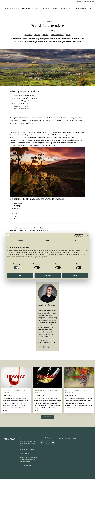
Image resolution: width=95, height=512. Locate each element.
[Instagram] (44, 347)
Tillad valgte (47, 275)
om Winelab (65, 8)
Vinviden (45, 8)
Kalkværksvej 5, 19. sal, (27, 449)
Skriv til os (91, 1)
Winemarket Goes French (30, 8)
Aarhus (68, 34)
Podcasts (55, 8)
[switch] (37, 267)
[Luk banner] (87, 235)
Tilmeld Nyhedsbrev (79, 8)
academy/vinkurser (11, 8)
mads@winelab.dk (48, 342)
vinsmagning (28, 34)
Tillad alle (75, 275)
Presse (22, 459)
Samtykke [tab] (20, 240)
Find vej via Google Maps (67, 438)
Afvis (20, 275)
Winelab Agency (30, 459)
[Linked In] (53, 442)
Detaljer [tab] (47, 240)
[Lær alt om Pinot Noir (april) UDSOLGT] (79, 377)
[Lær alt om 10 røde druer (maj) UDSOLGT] (16, 377)
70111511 (43, 340)
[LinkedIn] (48, 347)
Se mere (47, 417)
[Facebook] (39, 347)
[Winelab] (1, 8)
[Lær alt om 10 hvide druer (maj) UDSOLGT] (47, 377)
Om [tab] (75, 240)
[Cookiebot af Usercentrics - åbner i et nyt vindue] (75, 235)
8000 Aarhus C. (25, 453)
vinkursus (37, 34)
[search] (90, 8)
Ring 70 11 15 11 (82, 1)
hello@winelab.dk (31, 457)
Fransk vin (45, 34)
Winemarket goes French (57, 34)
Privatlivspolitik (25, 461)
